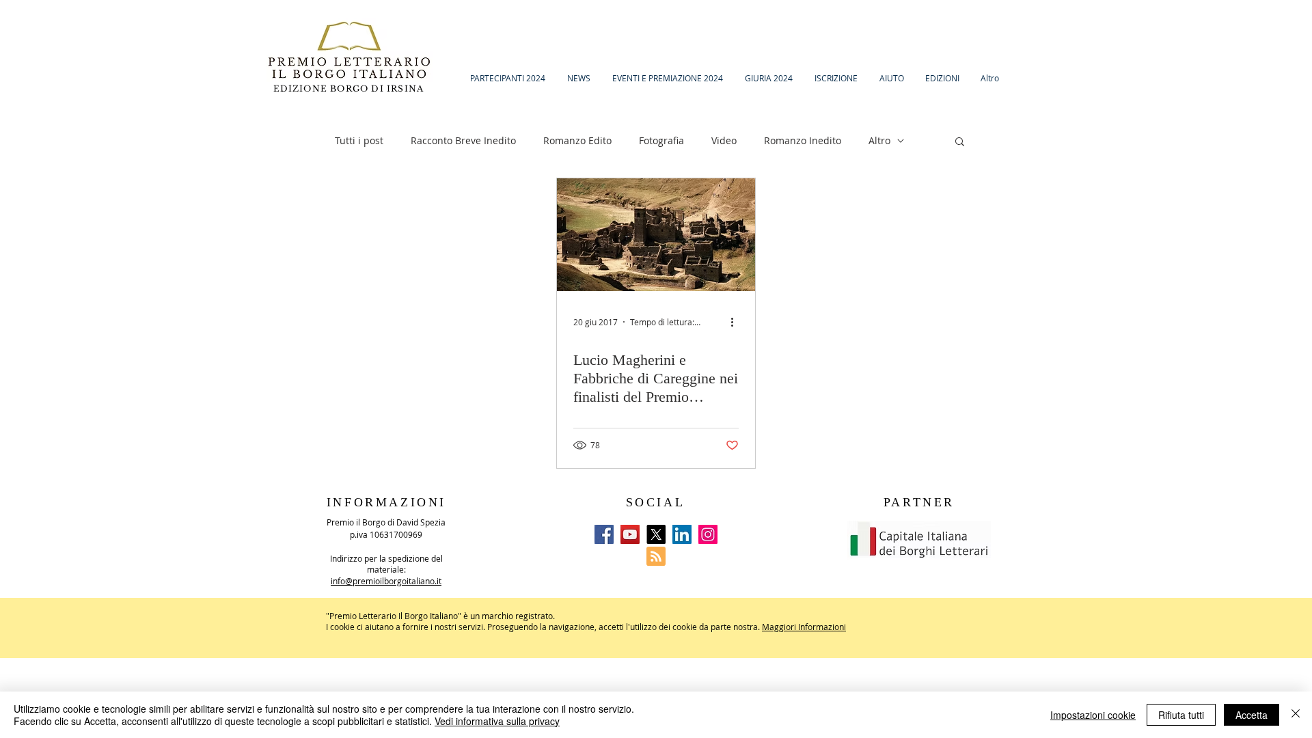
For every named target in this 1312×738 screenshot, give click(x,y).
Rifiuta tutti (1181, 715)
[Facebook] (604, 534)
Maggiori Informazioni (804, 626)
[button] (959, 142)
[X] (656, 534)
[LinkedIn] (682, 534)
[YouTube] (630, 534)
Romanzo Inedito (802, 140)
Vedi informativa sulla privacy (497, 721)
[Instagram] (708, 534)
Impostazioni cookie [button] (1093, 715)
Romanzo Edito (577, 140)
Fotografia (661, 140)
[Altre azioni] (736, 322)
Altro (879, 140)
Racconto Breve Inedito (463, 140)
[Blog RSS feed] (656, 557)
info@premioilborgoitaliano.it (386, 580)
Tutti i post (359, 140)
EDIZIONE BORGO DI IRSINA (350, 88)
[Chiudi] (1295, 714)
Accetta (1251, 715)
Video (724, 140)
